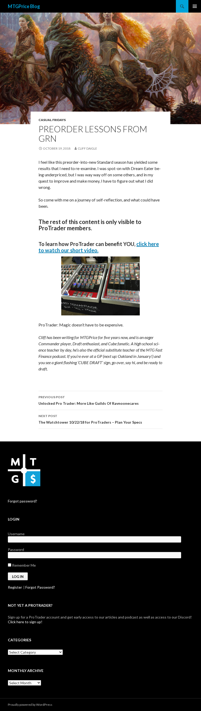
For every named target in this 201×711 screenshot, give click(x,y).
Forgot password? (22, 501)
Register (15, 587)
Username (16, 534)
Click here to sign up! (25, 622)
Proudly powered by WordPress (30, 705)
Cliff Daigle (87, 148)
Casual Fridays (52, 120)
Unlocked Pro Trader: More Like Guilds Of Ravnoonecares (88, 400)
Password (16, 549)
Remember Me (23, 565)
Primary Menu (194, 6)
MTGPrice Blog (24, 6)
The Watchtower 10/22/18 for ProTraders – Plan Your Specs (90, 419)
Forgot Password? (40, 587)
